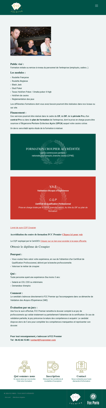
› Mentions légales (18, 397)
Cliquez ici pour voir (72, 234)
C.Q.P (53, 200)
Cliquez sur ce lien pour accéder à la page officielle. (63, 241)
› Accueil (8, 397)
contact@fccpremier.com (43, 340)
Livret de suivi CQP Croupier (23, 227)
